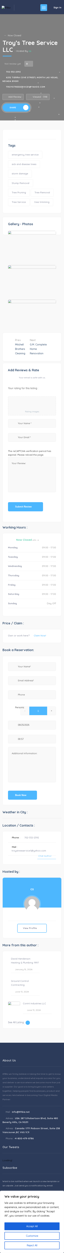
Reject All (32, 1245)
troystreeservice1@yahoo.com (25, 87)
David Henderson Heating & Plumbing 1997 (25, 960)
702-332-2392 (13, 72)
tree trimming (41, 202)
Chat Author (45, 855)
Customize (32, 1235)
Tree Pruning (19, 192)
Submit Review (23, 506)
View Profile (30, 928)
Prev (20, 346)
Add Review (14, 96)
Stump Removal (20, 183)
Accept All (32, 1226)
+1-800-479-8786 (24, 1138)
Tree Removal (42, 192)
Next (38, 346)
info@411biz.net (21, 1111)
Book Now (20, 795)
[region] (32, 1222)
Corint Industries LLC (34, 1003)
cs (30, 51)
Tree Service (19, 202)
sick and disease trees (24, 164)
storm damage (20, 173)
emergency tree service (25, 154)
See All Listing (16, 1022)
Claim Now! (40, 635)
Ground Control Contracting (20, 983)
